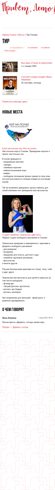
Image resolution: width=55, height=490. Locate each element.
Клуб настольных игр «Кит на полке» (19, 148)
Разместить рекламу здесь (15, 101)
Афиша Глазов (9, 35)
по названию (33, 47)
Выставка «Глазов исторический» (36, 63)
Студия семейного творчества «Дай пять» (21, 235)
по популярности (16, 47)
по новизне (45, 47)
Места (21, 35)
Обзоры (5, 327)
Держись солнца (20, 327)
